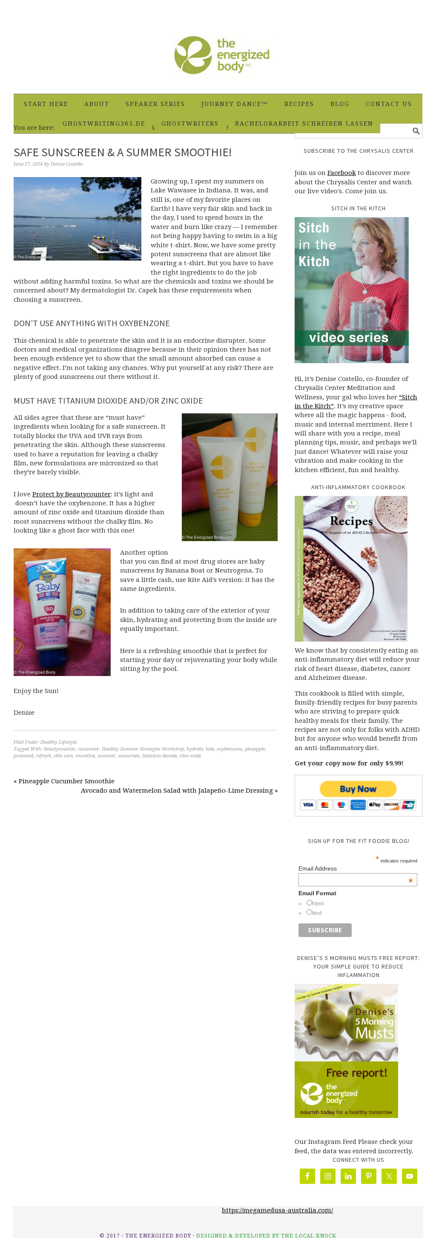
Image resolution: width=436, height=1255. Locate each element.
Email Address (355, 868)
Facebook (341, 173)
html (318, 903)
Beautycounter (59, 749)
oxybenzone (229, 749)
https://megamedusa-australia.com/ (277, 1210)
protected (23, 756)
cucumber (88, 749)
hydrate (194, 749)
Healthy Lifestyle (58, 742)
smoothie (85, 756)
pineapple (255, 749)
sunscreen (129, 756)
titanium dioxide (159, 756)
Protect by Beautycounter (71, 494)
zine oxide (190, 756)
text (317, 912)
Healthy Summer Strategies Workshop (143, 749)
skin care (63, 756)
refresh (43, 756)
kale (210, 749)
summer (106, 756)
